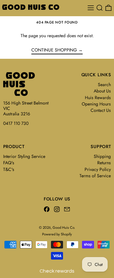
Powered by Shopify (57, 234)
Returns (104, 162)
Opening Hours (96, 104)
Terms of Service (95, 176)
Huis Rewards (98, 97)
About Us (102, 91)
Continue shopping (54, 50)
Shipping (102, 156)
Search (104, 84)
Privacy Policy (98, 169)
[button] (99, 8)
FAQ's (8, 162)
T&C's (8, 169)
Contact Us (101, 110)
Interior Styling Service (24, 156)
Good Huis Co (63, 227)
